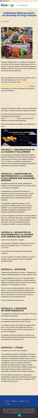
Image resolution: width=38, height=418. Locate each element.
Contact (8, 404)
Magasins (14, 401)
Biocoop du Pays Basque (28, 116)
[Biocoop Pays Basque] (14, 5)
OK (19, 415)
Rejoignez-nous (24, 401)
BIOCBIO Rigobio (11, 118)
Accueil (7, 401)
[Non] (36, 412)
